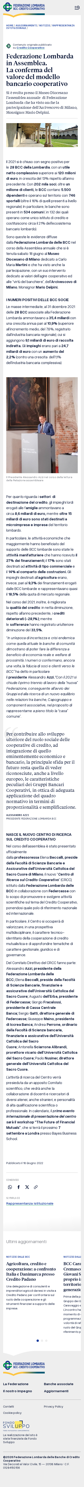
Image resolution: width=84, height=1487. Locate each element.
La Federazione (16, 1384)
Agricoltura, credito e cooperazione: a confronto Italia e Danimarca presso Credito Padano (31, 1271)
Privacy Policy (53, 1406)
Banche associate (58, 1384)
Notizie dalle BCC (18, 1257)
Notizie (44, 25)
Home (9, 25)
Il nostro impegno (17, 1391)
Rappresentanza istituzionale (29, 1203)
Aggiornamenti (26, 25)
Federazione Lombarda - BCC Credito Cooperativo (24, 10)
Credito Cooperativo (31, 47)
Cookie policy (12, 1413)
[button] (38, 1340)
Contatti (8, 1406)
